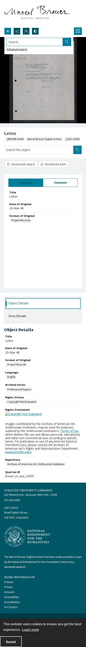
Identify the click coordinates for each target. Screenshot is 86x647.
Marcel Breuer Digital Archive (44, 139)
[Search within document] (77, 150)
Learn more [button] (30, 630)
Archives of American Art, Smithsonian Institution (35, 464)
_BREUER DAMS (15, 139)
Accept (11, 641)
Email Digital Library (16, 512)
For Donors (11, 607)
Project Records (20, 220)
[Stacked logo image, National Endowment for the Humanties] (27, 536)
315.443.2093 (12, 500)
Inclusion (9, 592)
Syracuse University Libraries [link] (28, 490)
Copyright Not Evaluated (21, 402)
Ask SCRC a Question (16, 517)
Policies (8, 582)
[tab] (26, 183)
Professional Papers (19, 389)
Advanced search (17, 49)
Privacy (8, 587)
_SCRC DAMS (72, 139)
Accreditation (12, 602)
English (11, 377)
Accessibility (11, 597)
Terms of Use (69, 431)
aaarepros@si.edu (18, 452)
